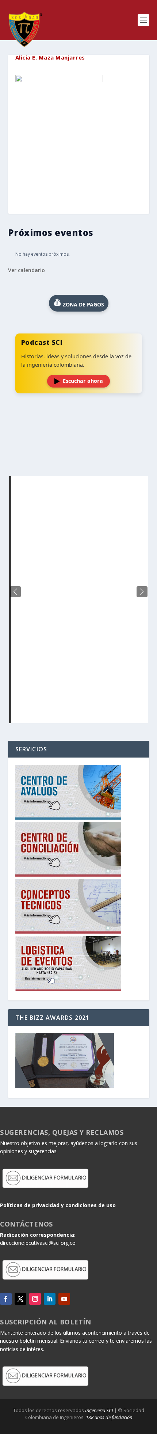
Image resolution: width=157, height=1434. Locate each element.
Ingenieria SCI (99, 1410)
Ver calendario (26, 270)
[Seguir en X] (20, 1299)
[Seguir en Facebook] (6, 1299)
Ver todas (78, 458)
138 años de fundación (109, 1417)
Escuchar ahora (83, 380)
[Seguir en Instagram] (35, 1299)
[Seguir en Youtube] (64, 1299)
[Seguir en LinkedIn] (49, 1299)
